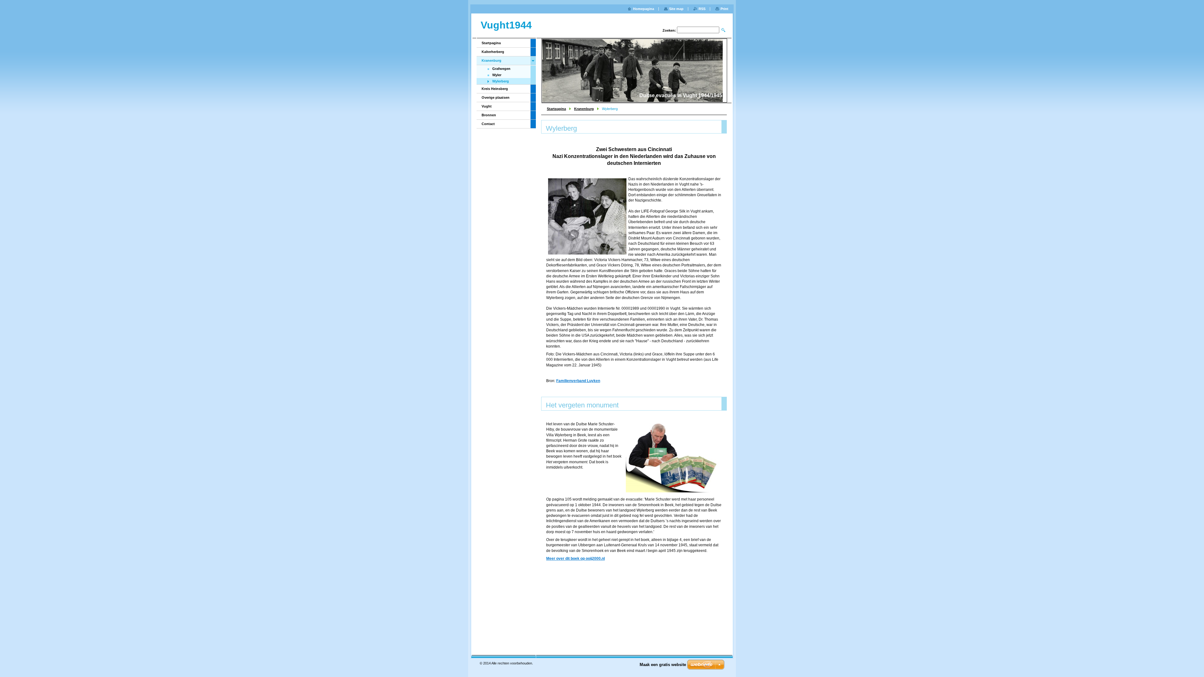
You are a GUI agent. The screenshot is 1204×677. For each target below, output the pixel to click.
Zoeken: (669, 30)
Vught (487, 106)
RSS (702, 9)
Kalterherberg (493, 52)
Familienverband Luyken (578, 381)
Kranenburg (584, 109)
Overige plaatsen (496, 97)
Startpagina (556, 109)
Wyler (496, 75)
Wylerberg (500, 81)
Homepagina (643, 9)
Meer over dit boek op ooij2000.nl (575, 558)
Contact (488, 124)
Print (724, 9)
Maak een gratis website (663, 664)
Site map (676, 9)
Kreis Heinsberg (495, 89)
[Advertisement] (634, 592)
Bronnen (489, 115)
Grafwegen (501, 69)
